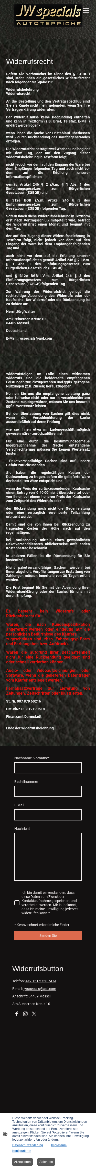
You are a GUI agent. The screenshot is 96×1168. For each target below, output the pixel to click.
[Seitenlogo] (48, 15)
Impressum (59, 1145)
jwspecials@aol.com (40, 989)
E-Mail (19, 805)
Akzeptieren (22, 1162)
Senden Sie (48, 935)
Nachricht (22, 829)
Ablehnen (46, 1162)
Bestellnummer (26, 782)
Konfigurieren (21, 1151)
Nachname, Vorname (31, 758)
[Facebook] (16, 1013)
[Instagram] (25, 1013)
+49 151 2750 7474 (40, 981)
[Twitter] (34, 1013)
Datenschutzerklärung (27, 1145)
